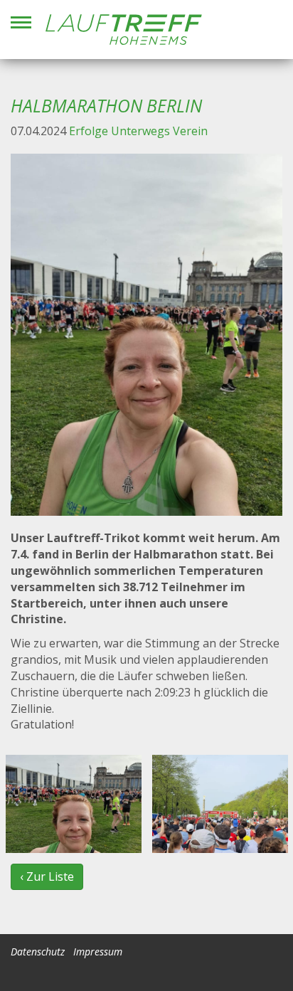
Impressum (97, 951)
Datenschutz (38, 951)
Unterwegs (140, 131)
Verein (190, 131)
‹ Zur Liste (47, 876)
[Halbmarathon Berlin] (146, 335)
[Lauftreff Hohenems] (124, 29)
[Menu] (21, 22)
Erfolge (88, 131)
